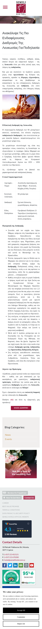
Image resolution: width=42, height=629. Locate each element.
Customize (21, 617)
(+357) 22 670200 (11, 557)
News (8, 434)
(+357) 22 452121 (11, 554)
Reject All (21, 624)
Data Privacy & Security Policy (16, 513)
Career (5, 503)
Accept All (21, 610)
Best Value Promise (10, 506)
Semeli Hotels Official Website (15, 517)
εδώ (12, 400)
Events (8, 439)
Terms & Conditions (11, 510)
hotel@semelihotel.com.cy (14, 560)
